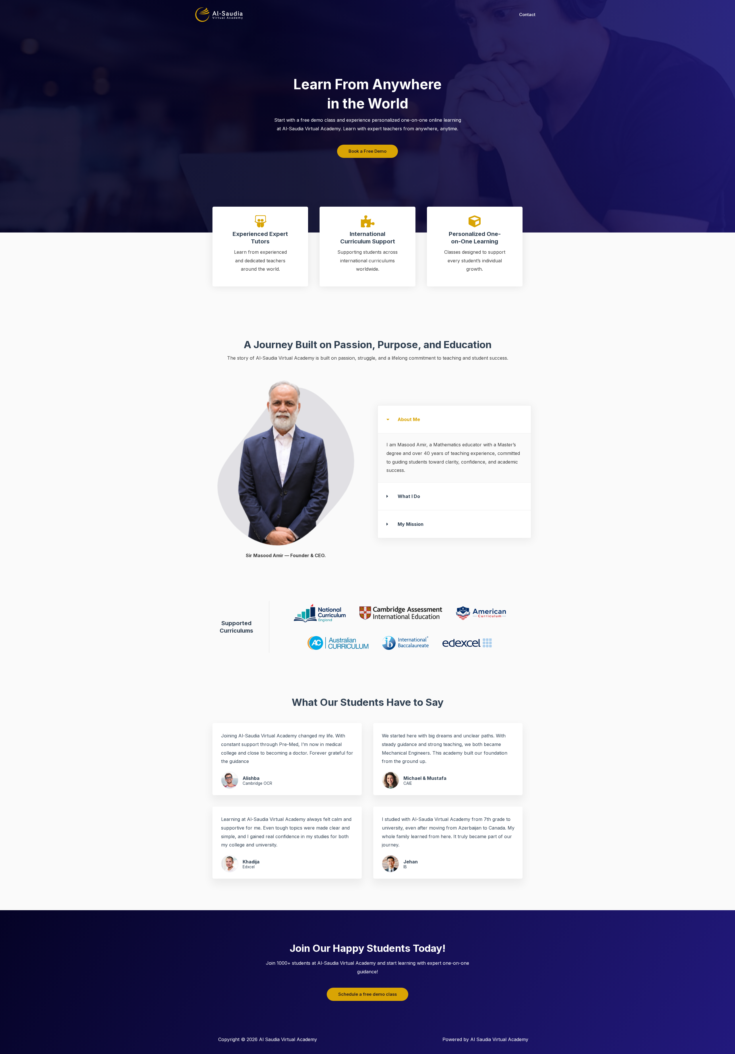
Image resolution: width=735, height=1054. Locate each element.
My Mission (410, 524)
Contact (527, 14)
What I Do (409, 496)
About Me (409, 419)
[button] (454, 419)
